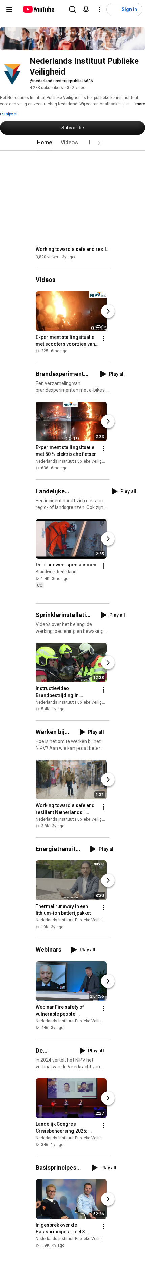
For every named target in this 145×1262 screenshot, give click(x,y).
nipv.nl (11, 114)
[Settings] (99, 9)
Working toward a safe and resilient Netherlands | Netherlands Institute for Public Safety (73, 249)
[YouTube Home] (38, 9)
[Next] (108, 311)
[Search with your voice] (86, 9)
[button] (99, 143)
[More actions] (103, 338)
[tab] (44, 143)
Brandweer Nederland (56, 571)
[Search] (72, 9)
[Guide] (9, 9)
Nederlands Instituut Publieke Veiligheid (73, 461)
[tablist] (72, 143)
